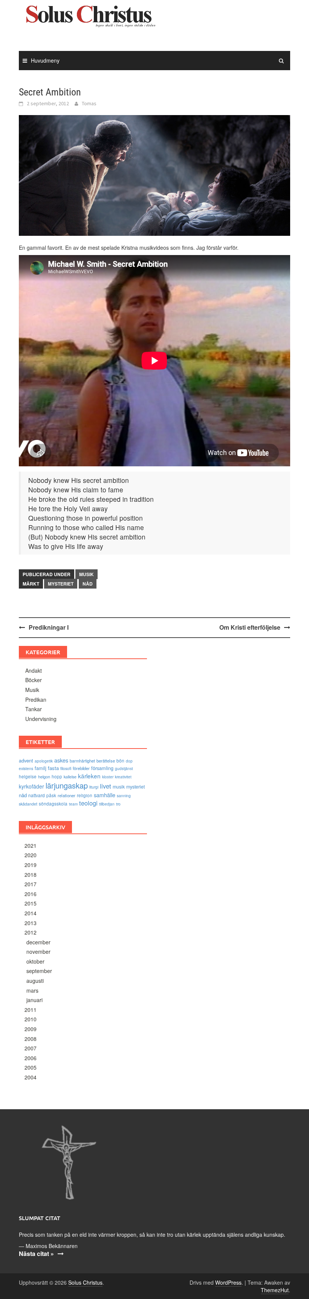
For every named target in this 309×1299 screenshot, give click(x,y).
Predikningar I (49, 627)
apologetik (44, 761)
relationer (66, 795)
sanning (124, 795)
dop (129, 761)
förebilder (81, 768)
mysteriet (60, 583)
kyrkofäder (31, 786)
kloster (107, 776)
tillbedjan (107, 804)
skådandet (28, 804)
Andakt (33, 670)
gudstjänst (124, 768)
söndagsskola (53, 804)
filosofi (65, 768)
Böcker (33, 680)
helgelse (28, 776)
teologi (88, 802)
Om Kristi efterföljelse (249, 627)
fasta (53, 768)
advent (26, 760)
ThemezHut (275, 1290)
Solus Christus (85, 1282)
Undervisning (41, 719)
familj (40, 768)
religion (84, 795)
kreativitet (123, 776)
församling (102, 768)
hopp (57, 776)
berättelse (105, 761)
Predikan (35, 699)
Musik (86, 574)
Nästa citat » (36, 1253)
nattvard (36, 795)
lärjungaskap (67, 785)
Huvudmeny (45, 60)
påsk (51, 795)
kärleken (89, 776)
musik (119, 786)
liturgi (93, 787)
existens (26, 768)
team (73, 804)
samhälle (104, 795)
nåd (88, 583)
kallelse (70, 776)
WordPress (228, 1282)
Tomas (89, 103)
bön (120, 760)
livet (105, 785)
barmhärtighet (82, 761)
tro (118, 804)
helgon (44, 776)
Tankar (33, 709)
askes (61, 760)
